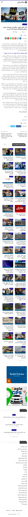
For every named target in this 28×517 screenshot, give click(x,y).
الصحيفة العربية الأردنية (22, 485)
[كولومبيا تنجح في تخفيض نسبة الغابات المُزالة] (7, 307)
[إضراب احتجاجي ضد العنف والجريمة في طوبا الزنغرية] (20, 336)
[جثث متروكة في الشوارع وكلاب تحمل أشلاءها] (7, 236)
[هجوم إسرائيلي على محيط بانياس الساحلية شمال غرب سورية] (20, 236)
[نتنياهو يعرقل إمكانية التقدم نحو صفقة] (20, 321)
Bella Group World (23, 499)
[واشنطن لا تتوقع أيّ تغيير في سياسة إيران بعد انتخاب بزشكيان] (20, 291)
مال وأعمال (14, 430)
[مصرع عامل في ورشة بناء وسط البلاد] (20, 208)
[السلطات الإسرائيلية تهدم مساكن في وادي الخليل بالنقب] (7, 250)
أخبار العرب (25, 24)
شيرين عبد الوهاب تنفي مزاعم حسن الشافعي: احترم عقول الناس (22, 135)
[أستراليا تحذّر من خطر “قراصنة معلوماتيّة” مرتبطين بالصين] (7, 264)
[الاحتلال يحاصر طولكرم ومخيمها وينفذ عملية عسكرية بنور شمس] (20, 307)
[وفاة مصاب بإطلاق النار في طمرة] (20, 152)
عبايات (25, 471)
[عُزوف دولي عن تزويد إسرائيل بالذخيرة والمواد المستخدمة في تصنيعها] (20, 278)
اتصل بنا (13, 510)
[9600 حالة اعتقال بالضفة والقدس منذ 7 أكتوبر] (7, 278)
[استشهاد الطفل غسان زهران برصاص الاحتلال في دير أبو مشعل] (7, 179)
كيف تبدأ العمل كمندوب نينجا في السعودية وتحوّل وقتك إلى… (14, 432)
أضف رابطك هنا (24, 446)
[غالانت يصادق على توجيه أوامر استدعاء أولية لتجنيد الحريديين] (20, 166)
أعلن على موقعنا (19, 510)
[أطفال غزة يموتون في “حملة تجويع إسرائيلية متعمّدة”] (7, 193)
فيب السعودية (24, 478)
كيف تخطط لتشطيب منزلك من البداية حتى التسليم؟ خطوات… (14, 417)
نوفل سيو (25, 467)
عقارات (14, 415)
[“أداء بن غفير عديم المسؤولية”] (20, 179)
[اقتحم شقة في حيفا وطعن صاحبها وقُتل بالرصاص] (7, 166)
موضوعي (25, 474)
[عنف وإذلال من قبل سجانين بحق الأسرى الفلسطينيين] (7, 222)
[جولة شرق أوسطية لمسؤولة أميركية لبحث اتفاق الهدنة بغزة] (7, 208)
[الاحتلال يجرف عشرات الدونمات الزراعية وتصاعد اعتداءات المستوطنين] (7, 321)
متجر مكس (24, 476)
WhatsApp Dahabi (23, 501)
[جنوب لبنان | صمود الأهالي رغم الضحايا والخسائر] (20, 250)
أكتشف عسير (24, 481)
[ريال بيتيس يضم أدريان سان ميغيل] (7, 336)
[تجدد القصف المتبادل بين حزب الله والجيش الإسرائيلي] (20, 350)
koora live (8, 510)
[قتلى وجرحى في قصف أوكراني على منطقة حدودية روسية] (7, 350)
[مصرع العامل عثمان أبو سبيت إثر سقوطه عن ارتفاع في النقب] (7, 152)
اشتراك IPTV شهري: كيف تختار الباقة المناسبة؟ (14, 424)
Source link (24, 119)
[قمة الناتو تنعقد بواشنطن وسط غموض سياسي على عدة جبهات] (20, 264)
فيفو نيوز (25, 469)
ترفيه (14, 422)
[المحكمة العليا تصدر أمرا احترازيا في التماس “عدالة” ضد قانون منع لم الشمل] (20, 193)
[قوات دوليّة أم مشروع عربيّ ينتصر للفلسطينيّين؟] (20, 222)
